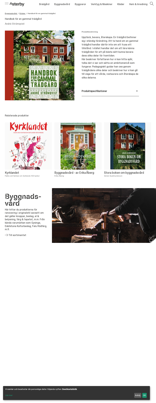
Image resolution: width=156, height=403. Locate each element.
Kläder (120, 4)
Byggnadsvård (62, 4)
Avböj (137, 395)
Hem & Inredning (138, 4)
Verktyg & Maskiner (101, 4)
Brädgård (44, 4)
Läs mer (9, 395)
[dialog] (76, 393)
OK (144, 395)
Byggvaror (80, 4)
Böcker (23, 13)
